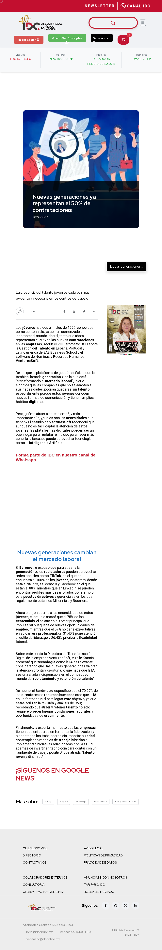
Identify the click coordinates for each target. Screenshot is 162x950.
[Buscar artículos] (113, 23)
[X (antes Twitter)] (125, 906)
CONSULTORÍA (33, 885)
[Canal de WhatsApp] (135, 6)
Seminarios (100, 38)
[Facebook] (106, 906)
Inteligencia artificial (126, 801)
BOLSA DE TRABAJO (99, 892)
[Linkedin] (135, 906)
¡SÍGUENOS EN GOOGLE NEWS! (52, 774)
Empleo (63, 801)
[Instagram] (116, 906)
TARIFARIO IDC (94, 885)
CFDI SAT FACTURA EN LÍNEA (43, 892)
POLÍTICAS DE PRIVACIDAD (103, 855)
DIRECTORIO (32, 855)
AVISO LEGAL (93, 848)
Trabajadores (100, 801)
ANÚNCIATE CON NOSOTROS (105, 877)
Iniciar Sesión (27, 39)
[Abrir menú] (143, 23)
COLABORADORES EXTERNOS (45, 877)
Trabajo (48, 801)
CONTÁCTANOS (34, 862)
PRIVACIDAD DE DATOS (100, 862)
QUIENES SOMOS (35, 848)
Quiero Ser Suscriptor (67, 38)
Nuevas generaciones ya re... (129, 266)
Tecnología (81, 801)
